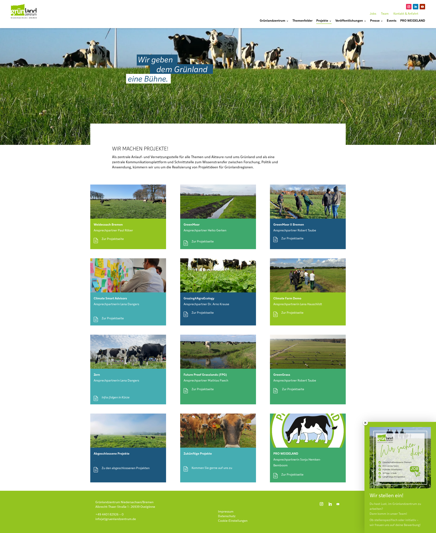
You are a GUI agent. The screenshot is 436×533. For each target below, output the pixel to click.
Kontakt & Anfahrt (405, 14)
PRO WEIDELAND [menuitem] (412, 21)
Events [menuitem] (391, 21)
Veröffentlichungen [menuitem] (349, 21)
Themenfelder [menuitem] (302, 21)
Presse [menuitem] (375, 21)
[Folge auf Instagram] (408, 6)
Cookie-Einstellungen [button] (232, 521)
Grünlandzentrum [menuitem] (272, 21)
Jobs (373, 14)
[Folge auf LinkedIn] (415, 6)
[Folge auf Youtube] (422, 6)
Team (385, 14)
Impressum (225, 511)
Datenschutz (227, 516)
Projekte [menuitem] (322, 21)
